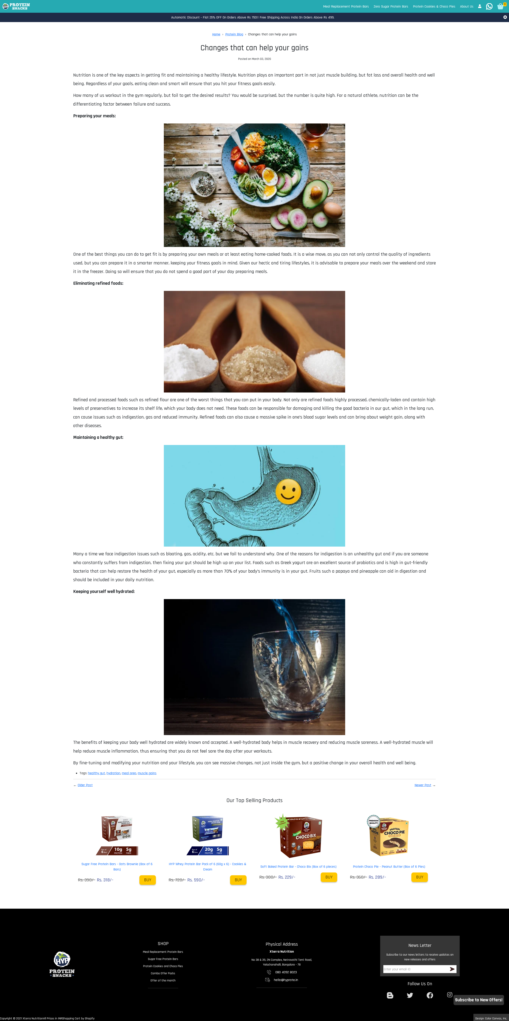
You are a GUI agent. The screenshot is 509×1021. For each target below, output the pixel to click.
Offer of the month (163, 980)
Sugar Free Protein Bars (163, 959)
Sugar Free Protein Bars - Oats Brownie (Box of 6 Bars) (117, 867)
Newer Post (423, 785)
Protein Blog (234, 34)
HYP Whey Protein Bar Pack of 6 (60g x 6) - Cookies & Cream (207, 867)
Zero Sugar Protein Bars (391, 6)
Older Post (85, 785)
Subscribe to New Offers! (478, 1000)
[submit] (452, 969)
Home (216, 34)
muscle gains (147, 773)
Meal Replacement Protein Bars (346, 6)
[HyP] (16, 6)
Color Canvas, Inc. (496, 1018)
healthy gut (96, 773)
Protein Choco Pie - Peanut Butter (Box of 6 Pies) (389, 866)
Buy (147, 880)
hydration (113, 773)
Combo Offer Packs (163, 973)
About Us (466, 6)
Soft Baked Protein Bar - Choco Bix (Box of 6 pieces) (298, 866)
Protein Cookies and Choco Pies (163, 966)
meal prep (129, 773)
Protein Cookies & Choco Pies (434, 6)
